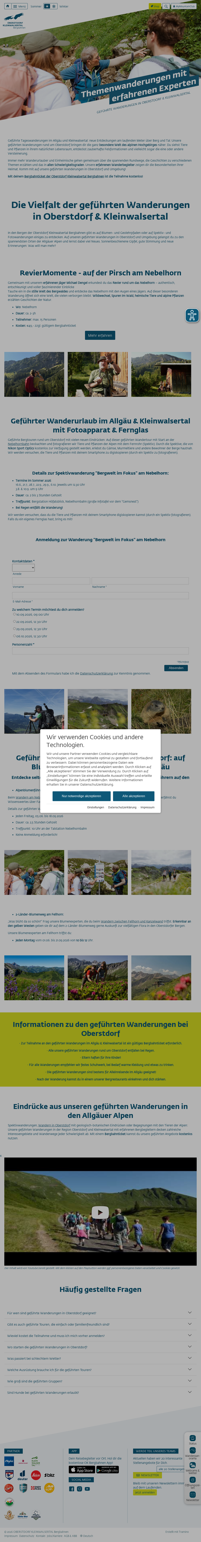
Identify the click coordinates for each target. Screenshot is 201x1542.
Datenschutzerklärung (122, 807)
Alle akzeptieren (133, 796)
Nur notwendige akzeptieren (81, 796)
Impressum (147, 807)
